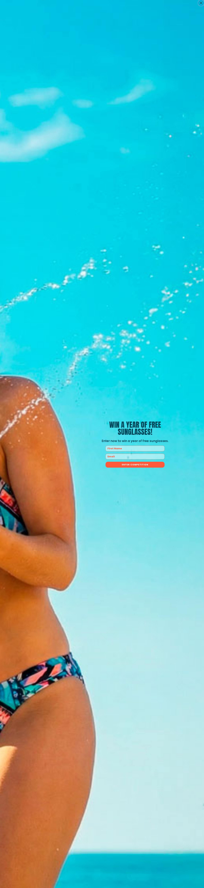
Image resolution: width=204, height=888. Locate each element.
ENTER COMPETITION (135, 464)
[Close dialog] (201, 3)
